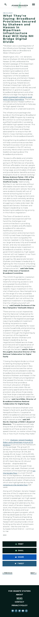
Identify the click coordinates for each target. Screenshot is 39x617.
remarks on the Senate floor (15, 485)
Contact (19, 602)
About (19, 595)
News (19, 598)
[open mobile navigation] (33, 4)
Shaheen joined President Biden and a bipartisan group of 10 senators (18, 442)
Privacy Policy (19, 605)
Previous (8, 573)
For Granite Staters (19, 591)
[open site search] (5, 4)
